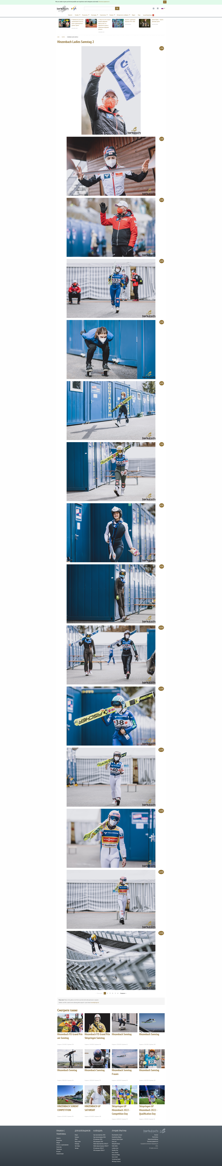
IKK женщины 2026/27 (99, 1150)
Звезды (76, 1148)
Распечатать (155, 1137)
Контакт (156, 1135)
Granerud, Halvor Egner (117, 1139)
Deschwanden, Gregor (117, 1135)
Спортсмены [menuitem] (103, 15)
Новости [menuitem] (70, 15)
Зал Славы (77, 1146)
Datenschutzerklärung (153, 1139)
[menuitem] (153, 8)
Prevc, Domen (115, 1152)
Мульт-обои (78, 1141)
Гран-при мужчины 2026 (99, 1135)
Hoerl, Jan (114, 1141)
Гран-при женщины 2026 (99, 1137)
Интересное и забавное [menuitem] (123, 15)
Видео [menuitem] (133, 15)
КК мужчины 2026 (97, 1139)
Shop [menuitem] (139, 15)
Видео (76, 1135)
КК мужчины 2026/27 (98, 1148)
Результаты (59, 1140)
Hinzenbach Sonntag (122, 1034)
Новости (58, 1138)
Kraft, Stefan (115, 1146)
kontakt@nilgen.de (95, 1002)
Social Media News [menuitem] (148, 15)
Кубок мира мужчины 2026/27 (100, 1143)
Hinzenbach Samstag (149, 1034)
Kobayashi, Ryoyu (116, 1143)
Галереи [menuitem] (111, 15)
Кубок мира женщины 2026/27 (100, 1146)
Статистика (58, 1147)
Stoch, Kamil (115, 1157)
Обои (76, 1139)
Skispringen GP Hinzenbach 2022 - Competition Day (121, 1109)
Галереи (63, 37)
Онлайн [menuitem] (77, 15)
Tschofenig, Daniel (116, 1159)
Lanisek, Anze (115, 1148)
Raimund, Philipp (116, 1155)
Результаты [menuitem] (85, 15)
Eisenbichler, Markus (116, 1137)
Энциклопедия (59, 1154)
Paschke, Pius (115, 1150)
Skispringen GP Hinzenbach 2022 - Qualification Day (148, 1109)
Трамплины (59, 1149)
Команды (77, 1143)
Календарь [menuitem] (93, 15)
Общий (58, 1142)
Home (58, 37)
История (58, 1151)
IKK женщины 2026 (98, 1141)
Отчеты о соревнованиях (62, 1145)
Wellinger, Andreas (116, 1161)
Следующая (122, 993)
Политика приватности (104, 1)
